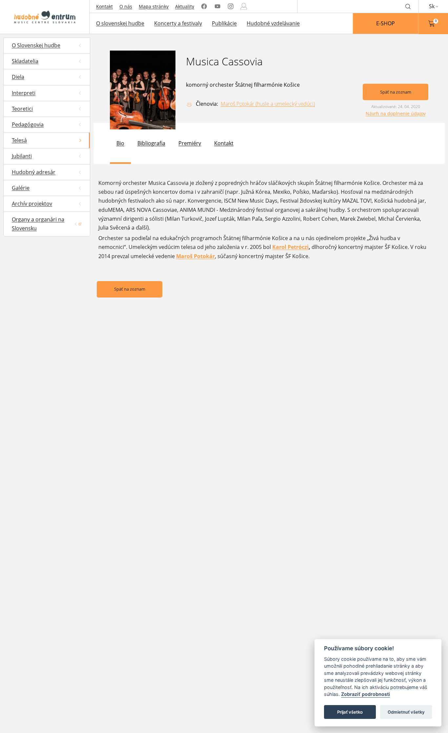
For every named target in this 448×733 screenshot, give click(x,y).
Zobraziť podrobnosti (365, 694)
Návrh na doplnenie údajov (396, 113)
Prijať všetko (350, 712)
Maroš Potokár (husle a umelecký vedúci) (268, 103)
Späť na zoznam (395, 92)
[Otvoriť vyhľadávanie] (407, 6)
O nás (125, 6)
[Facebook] (204, 6)
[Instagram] (230, 6)
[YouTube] (217, 6)
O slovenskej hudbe (120, 23)
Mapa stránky (154, 6)
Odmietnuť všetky (406, 712)
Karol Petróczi (290, 247)
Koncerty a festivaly (178, 23)
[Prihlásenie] (243, 6)
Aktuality (184, 6)
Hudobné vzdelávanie (273, 23)
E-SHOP (385, 23)
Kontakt (104, 6)
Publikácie (224, 23)
